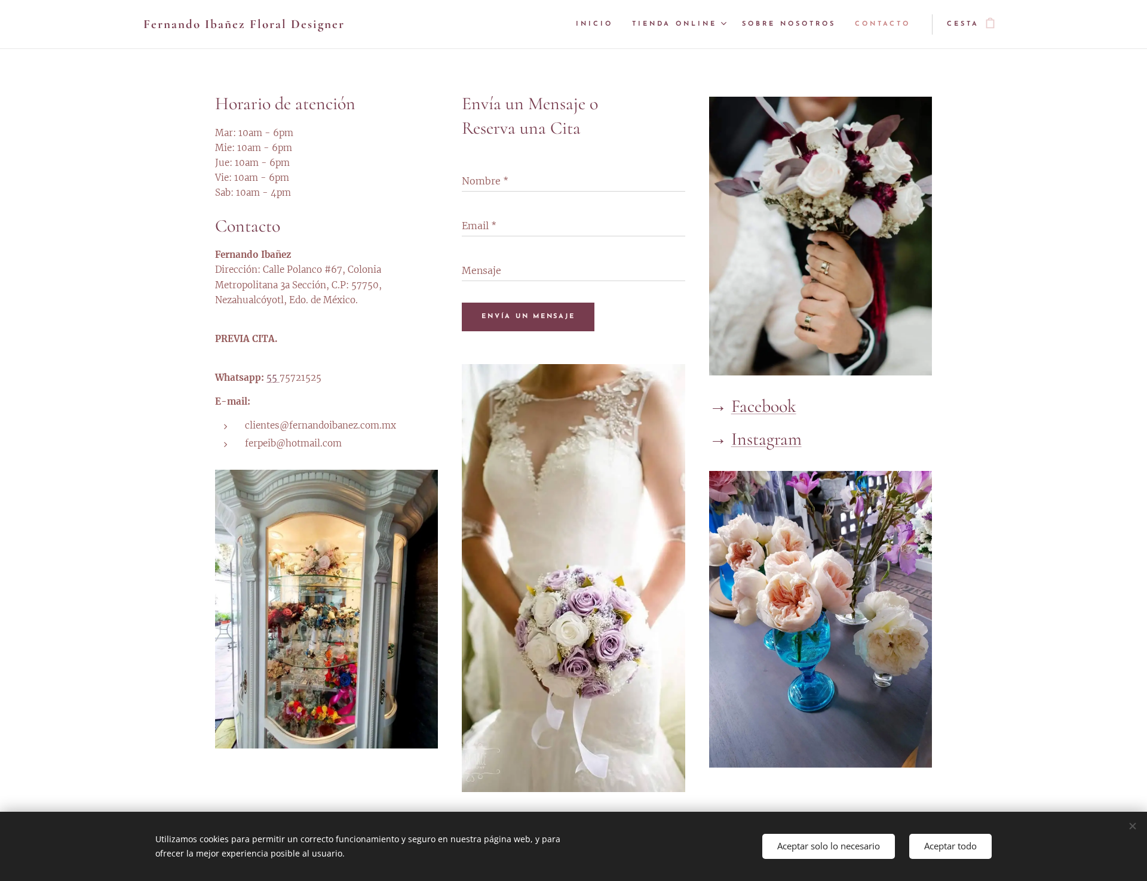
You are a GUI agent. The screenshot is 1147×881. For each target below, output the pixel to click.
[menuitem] (597, 24)
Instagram (766, 439)
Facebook (763, 406)
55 (273, 377)
